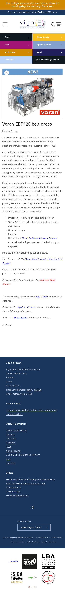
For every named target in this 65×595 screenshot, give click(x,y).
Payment (10, 442)
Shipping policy (42, 537)
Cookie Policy (13, 491)
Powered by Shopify (25, 537)
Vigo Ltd (13, 537)
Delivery (10, 434)
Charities (10, 463)
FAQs (8, 446)
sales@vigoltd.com (22, 393)
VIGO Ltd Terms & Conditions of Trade (26, 483)
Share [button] (8, 325)
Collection (11, 438)
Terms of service (17, 542)
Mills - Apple (20, 317)
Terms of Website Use (17, 495)
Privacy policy (56, 537)
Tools (45, 296)
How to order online (16, 430)
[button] (5, 24)
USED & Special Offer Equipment (23, 454)
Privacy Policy (13, 487)
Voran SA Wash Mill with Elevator (39, 238)
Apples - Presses (26, 307)
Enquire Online (10, 131)
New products (13, 450)
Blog (8, 459)
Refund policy (32, 542)
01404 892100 (34, 389)
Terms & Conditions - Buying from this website (30, 479)
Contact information (48, 542)
